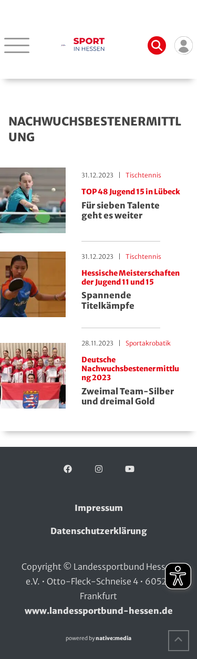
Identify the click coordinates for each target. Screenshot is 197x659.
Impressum (99, 508)
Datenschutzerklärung (98, 531)
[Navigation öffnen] (16, 45)
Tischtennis (143, 175)
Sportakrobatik (148, 343)
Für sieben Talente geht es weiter (130, 204)
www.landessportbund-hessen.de (99, 610)
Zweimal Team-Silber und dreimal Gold (130, 380)
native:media (113, 638)
